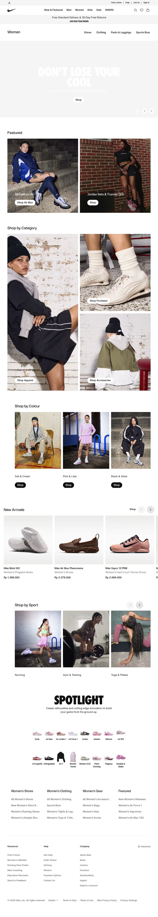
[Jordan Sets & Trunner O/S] (115, 176)
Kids (90, 10)
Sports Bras (143, 32)
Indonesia (146, 846)
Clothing (101, 32)
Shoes (87, 32)
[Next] (151, 111)
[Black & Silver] (134, 450)
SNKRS (109, 10)
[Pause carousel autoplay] (136, 111)
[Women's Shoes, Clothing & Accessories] (42, 312)
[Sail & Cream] (38, 450)
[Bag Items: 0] (148, 10)
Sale (98, 10)
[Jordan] (9, 3)
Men (69, 10)
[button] (79, 79)
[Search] (135, 10)
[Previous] (145, 111)
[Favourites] (141, 10)
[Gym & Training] (86, 644)
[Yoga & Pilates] (134, 644)
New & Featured (53, 10)
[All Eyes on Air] (42, 176)
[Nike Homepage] (12, 10)
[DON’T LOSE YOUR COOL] (79, 79)
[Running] (38, 644)
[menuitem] (130, 3)
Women (79, 10)
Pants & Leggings (121, 32)
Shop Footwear (99, 300)
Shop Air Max (25, 202)
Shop (78, 100)
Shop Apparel (25, 380)
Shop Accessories (100, 380)
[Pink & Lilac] (86, 450)
